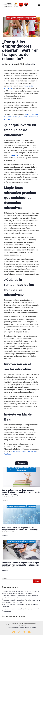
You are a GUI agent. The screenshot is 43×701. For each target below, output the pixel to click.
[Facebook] (13, 632)
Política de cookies (30, 627)
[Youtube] (29, 632)
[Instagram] (19, 632)
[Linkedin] (24, 632)
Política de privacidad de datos (16, 627)
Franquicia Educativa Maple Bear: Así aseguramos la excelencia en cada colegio (20, 528)
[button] (39, 5)
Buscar (37, 581)
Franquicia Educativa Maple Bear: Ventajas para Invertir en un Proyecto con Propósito (20, 564)
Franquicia (31, 64)
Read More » (5, 500)
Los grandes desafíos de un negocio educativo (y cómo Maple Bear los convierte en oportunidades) (21, 492)
